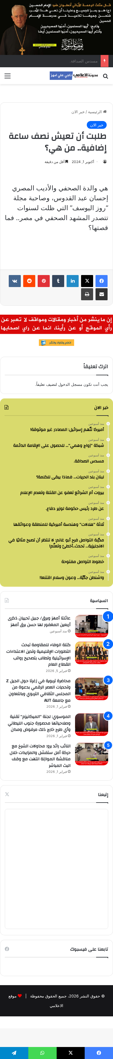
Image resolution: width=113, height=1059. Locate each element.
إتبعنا (103, 795)
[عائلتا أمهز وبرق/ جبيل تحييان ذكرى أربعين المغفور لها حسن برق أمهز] (91, 626)
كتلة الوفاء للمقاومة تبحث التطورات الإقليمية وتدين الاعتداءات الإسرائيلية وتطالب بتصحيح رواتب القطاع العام (38, 654)
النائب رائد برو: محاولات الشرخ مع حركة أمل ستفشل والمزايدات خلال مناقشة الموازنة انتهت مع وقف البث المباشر (40, 756)
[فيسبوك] (102, 281)
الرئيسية (95, 111)
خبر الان (78, 111)
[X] (87, 281)
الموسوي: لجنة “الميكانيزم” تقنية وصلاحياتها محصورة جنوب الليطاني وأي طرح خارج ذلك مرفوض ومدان (39, 723)
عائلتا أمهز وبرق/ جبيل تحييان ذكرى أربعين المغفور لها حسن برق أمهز (39, 621)
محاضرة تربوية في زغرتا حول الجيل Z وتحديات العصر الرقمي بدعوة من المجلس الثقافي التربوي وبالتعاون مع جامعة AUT (38, 690)
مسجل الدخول (70, 384)
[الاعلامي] (74, 75)
